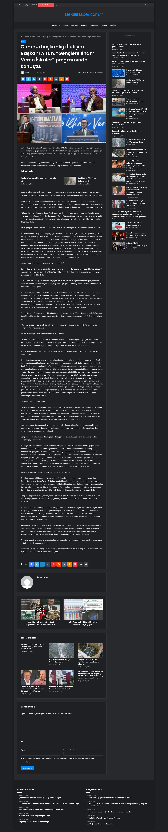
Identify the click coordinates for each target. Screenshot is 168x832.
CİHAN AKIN (29, 73)
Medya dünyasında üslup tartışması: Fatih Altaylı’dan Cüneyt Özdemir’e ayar (32, 689)
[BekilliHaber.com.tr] (84, 14)
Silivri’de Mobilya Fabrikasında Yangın (135, 100)
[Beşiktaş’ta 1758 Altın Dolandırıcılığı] (70, 181)
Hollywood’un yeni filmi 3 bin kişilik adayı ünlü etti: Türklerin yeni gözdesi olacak (136, 112)
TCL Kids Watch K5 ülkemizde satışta (134, 224)
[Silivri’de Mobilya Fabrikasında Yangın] (118, 102)
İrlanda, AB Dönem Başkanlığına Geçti (134, 71)
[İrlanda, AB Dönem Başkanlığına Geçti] (118, 73)
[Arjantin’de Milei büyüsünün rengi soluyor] (118, 246)
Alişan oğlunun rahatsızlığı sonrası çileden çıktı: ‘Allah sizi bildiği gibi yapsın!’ (135, 164)
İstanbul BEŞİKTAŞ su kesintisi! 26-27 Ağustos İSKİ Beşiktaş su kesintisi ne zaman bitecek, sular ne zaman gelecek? (90, 674)
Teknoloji (94, 25)
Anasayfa (56, 25)
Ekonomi (74, 25)
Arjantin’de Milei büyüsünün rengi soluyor (136, 244)
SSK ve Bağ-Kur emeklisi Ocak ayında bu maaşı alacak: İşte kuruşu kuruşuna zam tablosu (136, 177)
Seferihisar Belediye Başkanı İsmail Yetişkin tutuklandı (61, 688)
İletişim (113, 25)
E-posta (24, 750)
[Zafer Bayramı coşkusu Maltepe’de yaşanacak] (118, 236)
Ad (22, 741)
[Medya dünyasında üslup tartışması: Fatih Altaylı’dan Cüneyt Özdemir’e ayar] (33, 677)
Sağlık (84, 25)
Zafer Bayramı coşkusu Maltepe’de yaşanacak (136, 234)
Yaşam (104, 25)
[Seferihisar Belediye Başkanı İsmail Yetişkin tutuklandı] (61, 677)
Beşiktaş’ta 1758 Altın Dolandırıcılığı (135, 81)
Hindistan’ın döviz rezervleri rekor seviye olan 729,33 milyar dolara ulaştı (129, 54)
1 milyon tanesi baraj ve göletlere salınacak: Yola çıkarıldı (88, 662)
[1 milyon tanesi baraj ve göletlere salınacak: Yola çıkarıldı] (90, 650)
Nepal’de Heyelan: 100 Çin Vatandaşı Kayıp (60, 661)
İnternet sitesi (68, 750)
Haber (65, 25)
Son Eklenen (130, 36)
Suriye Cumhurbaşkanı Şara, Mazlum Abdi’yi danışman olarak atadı (32, 646)
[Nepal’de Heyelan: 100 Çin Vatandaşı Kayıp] (61, 650)
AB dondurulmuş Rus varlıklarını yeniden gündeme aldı (74, 5)
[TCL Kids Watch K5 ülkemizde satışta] (118, 226)
